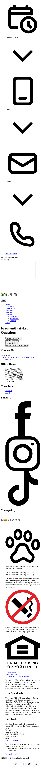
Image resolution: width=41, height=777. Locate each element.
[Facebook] (22, 435)
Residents (8, 315)
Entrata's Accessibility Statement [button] (17, 676)
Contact (13, 321)
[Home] (15, 290)
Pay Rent (13, 317)
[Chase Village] (10, 526)
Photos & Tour (10, 308)
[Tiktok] (22, 505)
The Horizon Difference (14, 338)
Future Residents (12, 341)
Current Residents (12, 343)
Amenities (9, 310)
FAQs (7, 393)
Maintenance (14, 319)
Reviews (8, 391)
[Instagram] (22, 470)
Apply (7, 323)
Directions (9, 312)
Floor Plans (9, 306)
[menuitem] (22, 304)
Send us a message (12, 740)
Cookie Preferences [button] (12, 674)
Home (7, 304)
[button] (22, 563)
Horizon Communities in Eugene (17, 345)
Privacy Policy (10, 672)
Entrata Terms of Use (13, 754)
